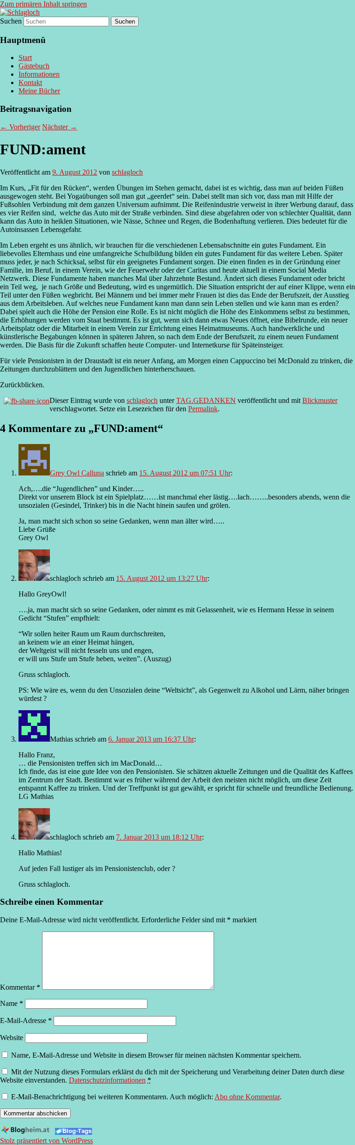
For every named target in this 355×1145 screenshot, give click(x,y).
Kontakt (30, 82)
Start (25, 57)
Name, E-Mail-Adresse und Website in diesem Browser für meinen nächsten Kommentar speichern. (156, 1055)
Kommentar (20, 987)
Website (11, 1037)
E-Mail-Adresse (26, 1020)
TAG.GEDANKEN (206, 400)
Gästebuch (33, 66)
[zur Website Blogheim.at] (26, 1132)
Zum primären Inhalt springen (43, 4)
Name (11, 1003)
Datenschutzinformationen (107, 1080)
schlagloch (127, 172)
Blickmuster (319, 400)
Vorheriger (20, 127)
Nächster (59, 127)
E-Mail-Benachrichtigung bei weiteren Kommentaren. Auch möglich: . (145, 1097)
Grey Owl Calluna (77, 473)
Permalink (203, 409)
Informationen (39, 74)
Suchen (11, 21)
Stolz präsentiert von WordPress (46, 1141)
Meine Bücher (39, 91)
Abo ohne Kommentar (247, 1097)
